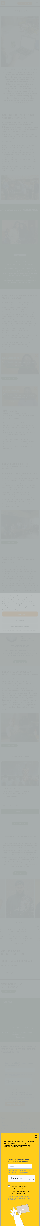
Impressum (33, 630)
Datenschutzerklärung (22, 630)
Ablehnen (20, 620)
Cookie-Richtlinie (8, 630)
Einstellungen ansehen (20, 626)
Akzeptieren (20, 614)
